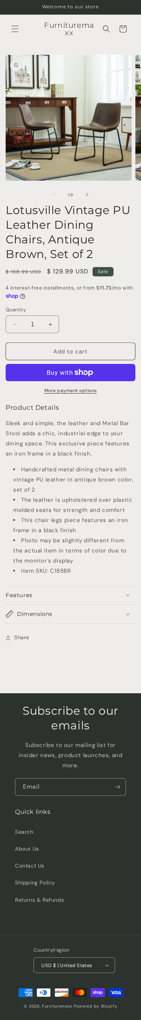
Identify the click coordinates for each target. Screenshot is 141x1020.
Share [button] (21, 637)
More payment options (70, 391)
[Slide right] (87, 194)
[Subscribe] (117, 787)
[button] (15, 29)
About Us (27, 848)
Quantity (16, 309)
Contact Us (29, 865)
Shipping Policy (35, 882)
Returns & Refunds (39, 899)
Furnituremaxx (57, 1006)
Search (24, 831)
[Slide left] (54, 194)
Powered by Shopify (95, 1006)
